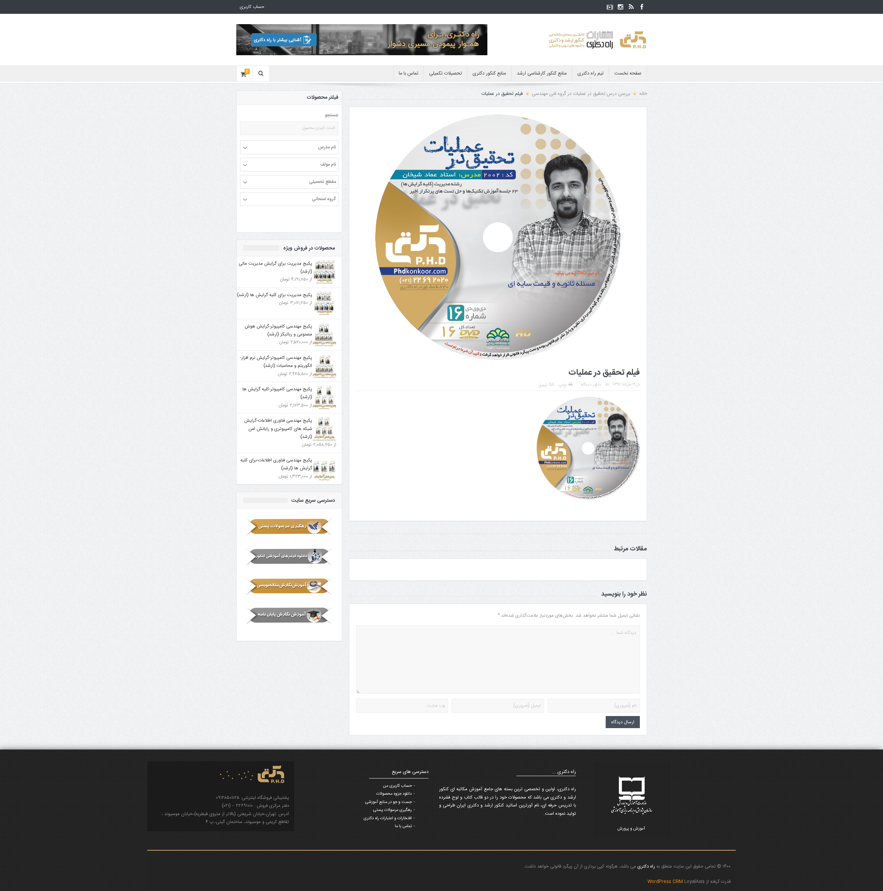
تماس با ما (408, 73)
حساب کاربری (252, 7)
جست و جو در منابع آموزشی (388, 802)
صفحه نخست (628, 73)
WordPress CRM (665, 881)
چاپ (562, 385)
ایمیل (542, 385)
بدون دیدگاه (591, 384)
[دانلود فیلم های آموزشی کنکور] (289, 556)
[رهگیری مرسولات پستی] (289, 527)
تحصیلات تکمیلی (445, 73)
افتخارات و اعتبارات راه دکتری (388, 818)
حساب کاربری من (397, 785)
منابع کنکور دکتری (489, 73)
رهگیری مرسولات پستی (392, 809)
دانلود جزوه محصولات (394, 793)
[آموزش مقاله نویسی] (289, 586)
